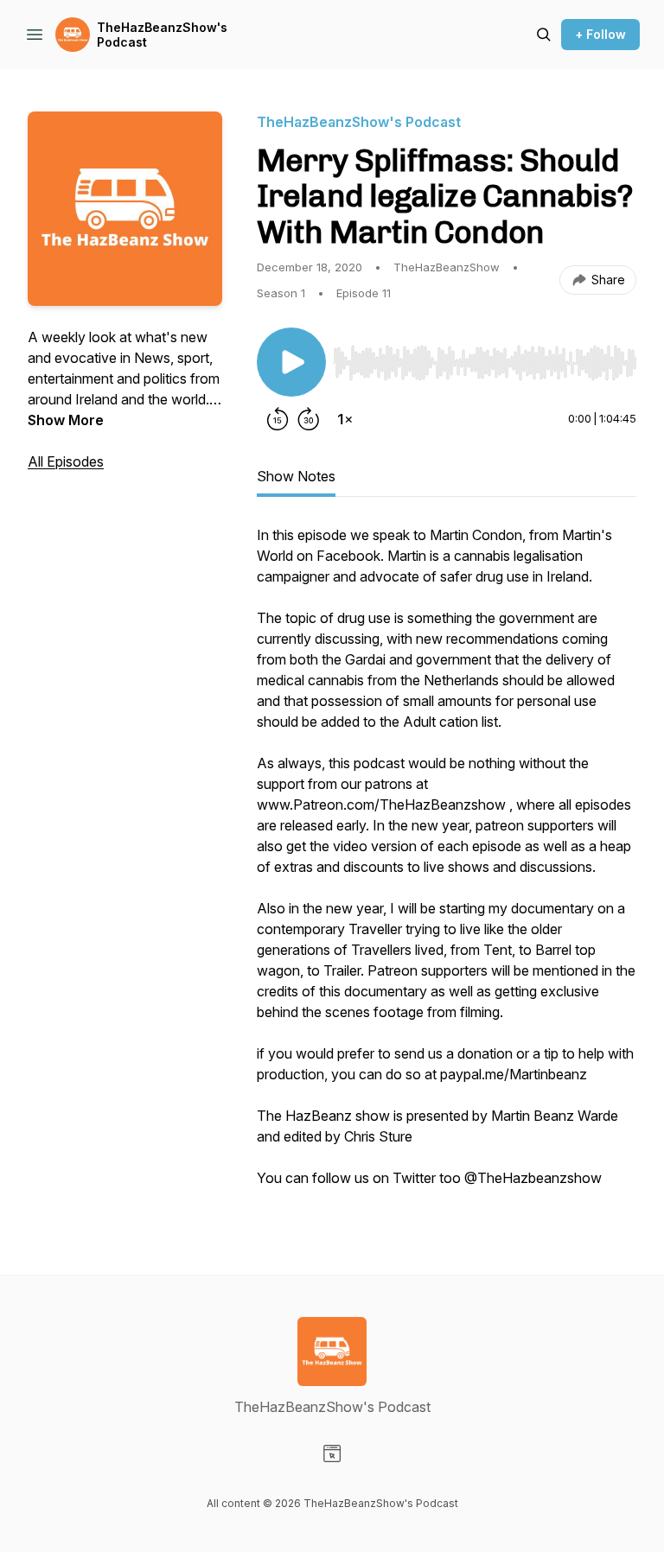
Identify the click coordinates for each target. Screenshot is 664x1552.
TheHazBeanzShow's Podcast (162, 35)
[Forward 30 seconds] (309, 419)
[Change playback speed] (345, 419)
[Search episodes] (544, 34)
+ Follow (600, 34)
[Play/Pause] (291, 362)
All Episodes (66, 461)
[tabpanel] (446, 865)
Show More (66, 420)
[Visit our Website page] (332, 1453)
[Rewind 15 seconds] (277, 419)
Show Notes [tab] (296, 476)
